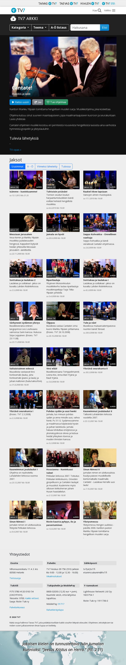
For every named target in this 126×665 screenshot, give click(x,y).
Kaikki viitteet (32, 598)
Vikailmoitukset (54, 576)
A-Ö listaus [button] (59, 27)
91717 (61, 603)
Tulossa (66, 166)
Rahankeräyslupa (54, 609)
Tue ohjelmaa (58, 102)
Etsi (104, 27)
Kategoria (19, 27)
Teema (38, 27)
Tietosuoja (15, 578)
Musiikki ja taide (21, 93)
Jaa (39, 102)
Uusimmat (17, 166)
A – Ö (30, 166)
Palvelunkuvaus (17, 607)
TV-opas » (15, 149)
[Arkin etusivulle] (24, 18)
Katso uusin (22, 102)
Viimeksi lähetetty (47, 166)
